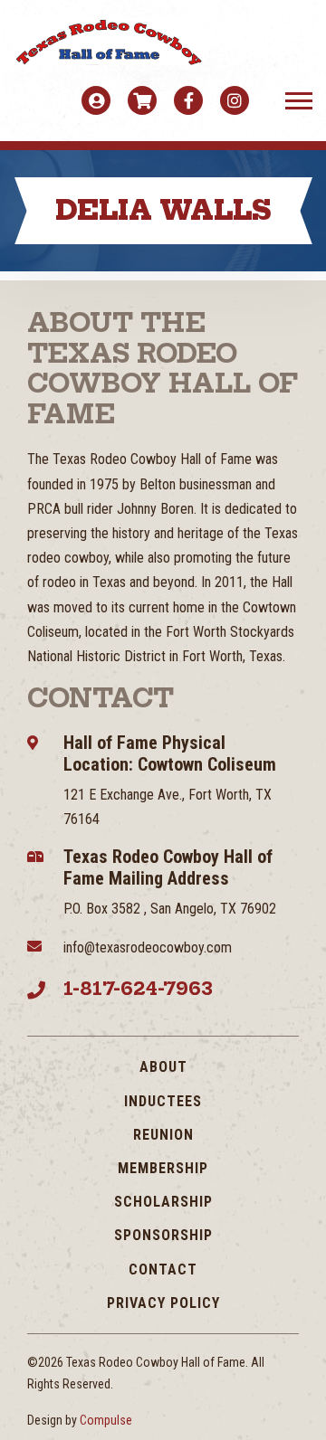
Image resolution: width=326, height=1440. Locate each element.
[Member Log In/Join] (96, 100)
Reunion (163, 1134)
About (163, 1066)
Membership (163, 1168)
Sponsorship (163, 1235)
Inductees (163, 1101)
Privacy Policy (163, 1303)
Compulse (106, 1420)
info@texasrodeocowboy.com (147, 947)
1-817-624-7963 (138, 988)
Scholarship (163, 1201)
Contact (163, 1269)
